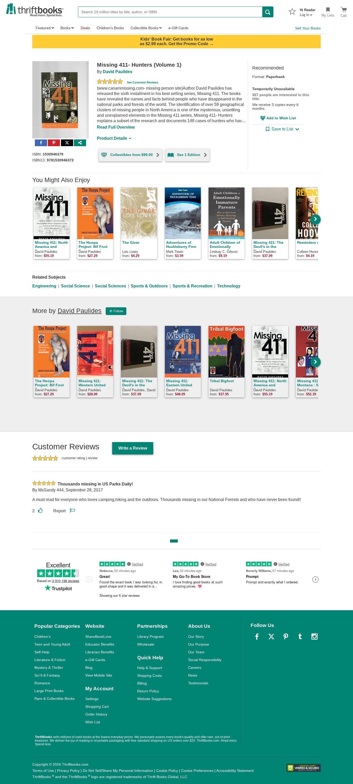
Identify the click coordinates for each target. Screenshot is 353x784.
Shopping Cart (97, 706)
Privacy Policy (68, 771)
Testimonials (198, 683)
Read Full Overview (116, 127)
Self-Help (41, 652)
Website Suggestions (154, 699)
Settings (91, 699)
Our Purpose (198, 644)
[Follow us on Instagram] (314, 636)
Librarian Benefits (99, 652)
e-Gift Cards (95, 660)
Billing (142, 683)
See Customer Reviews (142, 82)
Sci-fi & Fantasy (47, 675)
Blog (89, 667)
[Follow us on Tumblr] (300, 636)
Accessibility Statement (235, 771)
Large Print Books (49, 691)
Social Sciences (110, 286)
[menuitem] (307, 11)
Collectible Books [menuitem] (144, 28)
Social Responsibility (204, 660)
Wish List (92, 722)
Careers (194, 667)
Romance (42, 683)
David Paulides (117, 71)
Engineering (44, 286)
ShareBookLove (98, 636)
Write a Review (132, 448)
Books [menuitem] (65, 28)
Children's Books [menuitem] (110, 28)
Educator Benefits (99, 644)
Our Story (196, 636)
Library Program (150, 636)
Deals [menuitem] (85, 28)
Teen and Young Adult (52, 644)
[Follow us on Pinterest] (286, 636)
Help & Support (149, 668)
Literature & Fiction (49, 660)
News (192, 675)
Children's (42, 636)
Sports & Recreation (192, 286)
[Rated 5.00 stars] (110, 82)
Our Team (196, 652)
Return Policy (148, 691)
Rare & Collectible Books (54, 698)
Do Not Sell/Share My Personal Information (118, 771)
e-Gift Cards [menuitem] (178, 28)
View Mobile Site (98, 675)
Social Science (75, 286)
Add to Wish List (281, 118)
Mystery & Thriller (48, 667)
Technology (228, 286)
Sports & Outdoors (149, 286)
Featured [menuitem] (43, 28)
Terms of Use (43, 771)
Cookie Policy (167, 771)
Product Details (112, 138)
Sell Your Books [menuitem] (308, 28)
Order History (96, 714)
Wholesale (145, 644)
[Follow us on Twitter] (271, 636)
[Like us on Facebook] (257, 636)
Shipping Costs (149, 675)
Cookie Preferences (197, 771)
